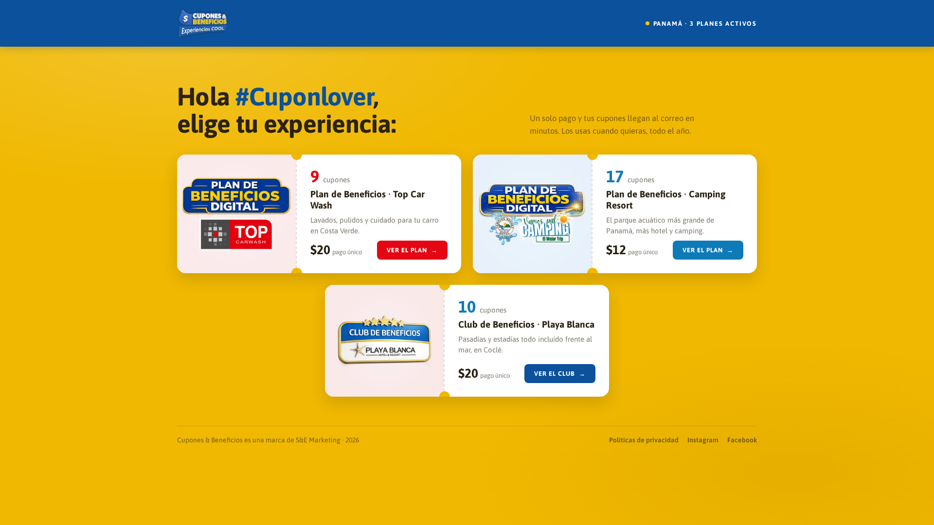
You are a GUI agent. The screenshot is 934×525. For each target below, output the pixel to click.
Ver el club (560, 373)
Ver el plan (412, 250)
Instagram (702, 440)
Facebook (742, 440)
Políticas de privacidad (644, 440)
